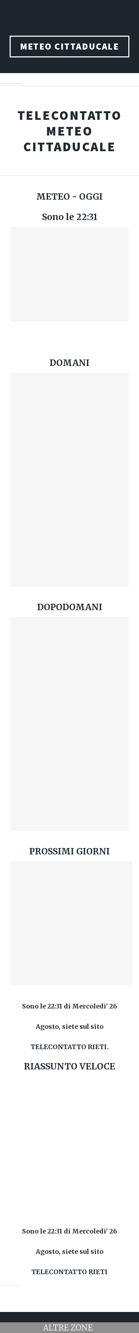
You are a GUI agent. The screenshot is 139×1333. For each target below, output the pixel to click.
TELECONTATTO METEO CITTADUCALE (69, 131)
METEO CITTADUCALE (69, 46)
